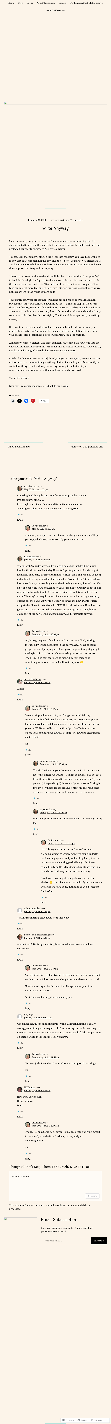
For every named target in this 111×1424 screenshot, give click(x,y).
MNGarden (29, 1087)
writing (64, 220)
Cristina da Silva (32, 908)
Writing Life (76, 220)
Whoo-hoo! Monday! (19, 446)
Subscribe (99, 1240)
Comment (92, 1196)
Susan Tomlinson (32, 679)
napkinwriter (30, 486)
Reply (20, 519)
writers (55, 220)
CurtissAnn (37, 526)
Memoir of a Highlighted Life (87, 446)
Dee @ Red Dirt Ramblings (37, 935)
